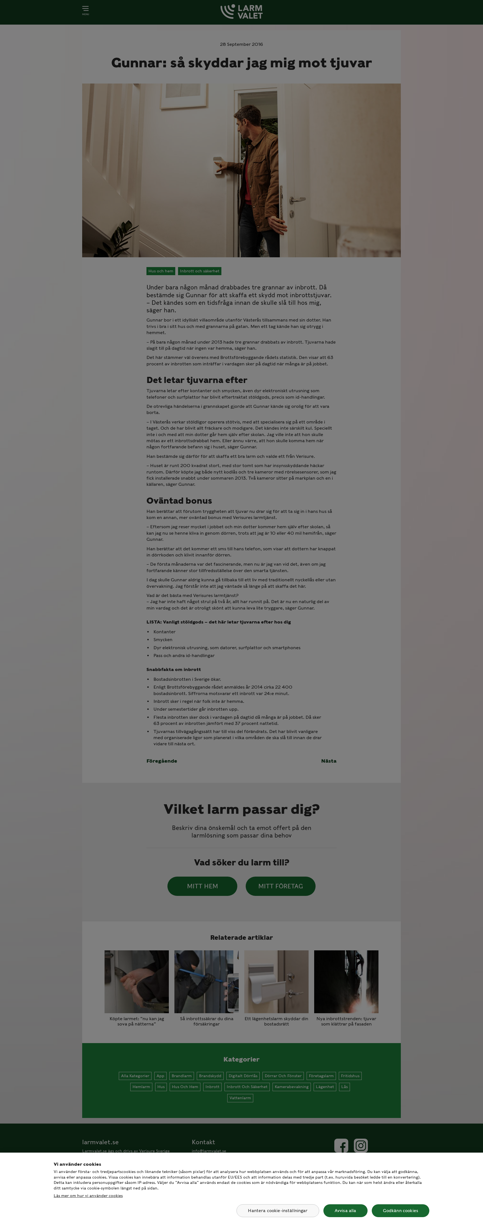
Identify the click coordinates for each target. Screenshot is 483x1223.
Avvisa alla (345, 1210)
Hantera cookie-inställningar (277, 1210)
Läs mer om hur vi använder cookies (88, 1195)
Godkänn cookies (400, 1210)
